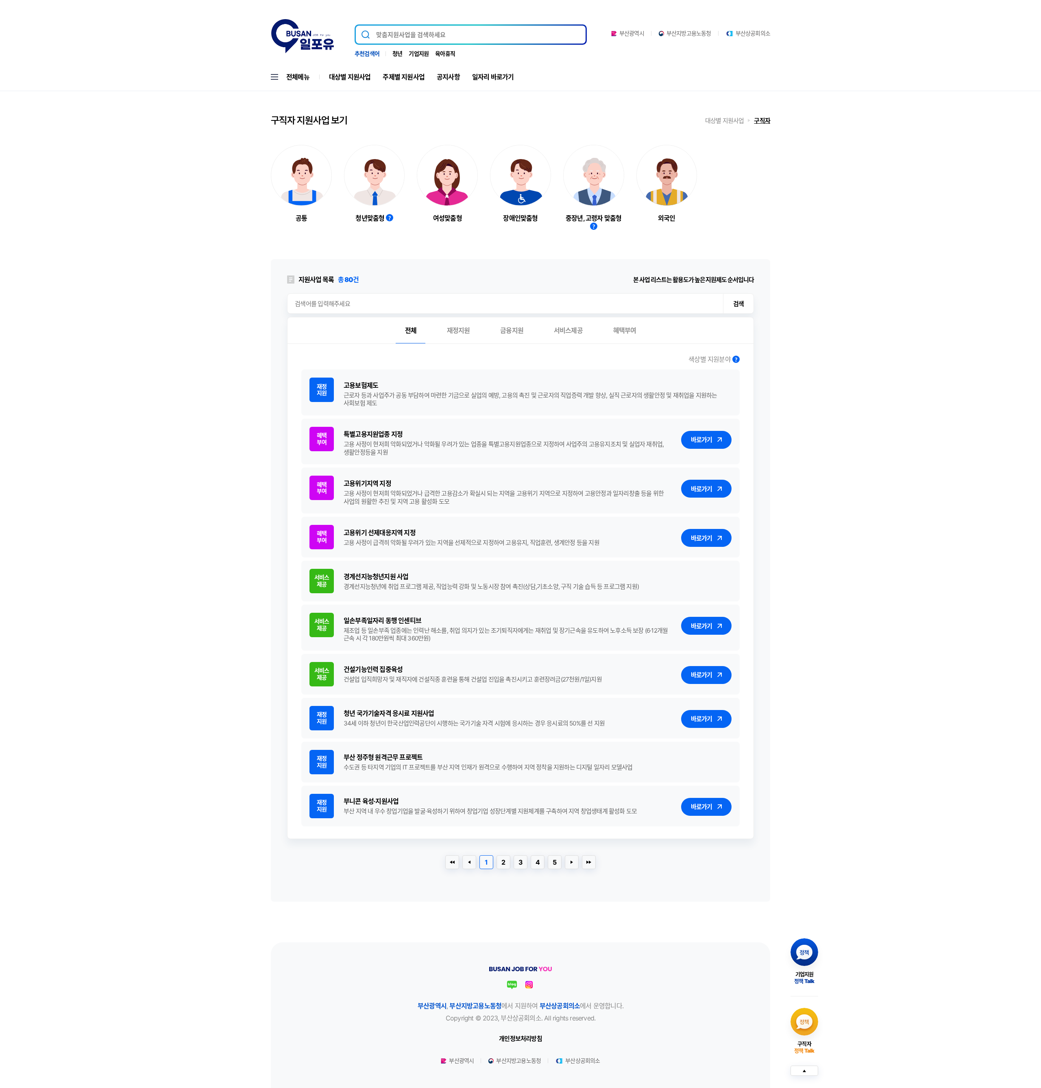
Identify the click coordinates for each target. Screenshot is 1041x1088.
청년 (397, 53)
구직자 (762, 121)
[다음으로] (572, 862)
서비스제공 (568, 330)
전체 (410, 330)
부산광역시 (631, 33)
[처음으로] (452, 862)
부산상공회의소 (753, 33)
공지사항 (448, 77)
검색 (738, 304)
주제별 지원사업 (404, 77)
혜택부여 (624, 330)
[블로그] (512, 985)
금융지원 (511, 330)
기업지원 (419, 53)
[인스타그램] (529, 985)
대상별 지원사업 (350, 77)
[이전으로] (469, 862)
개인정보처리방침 (520, 1038)
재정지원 (458, 330)
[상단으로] (804, 1071)
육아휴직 (445, 53)
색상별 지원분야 (710, 359)
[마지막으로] (589, 862)
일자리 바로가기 (493, 77)
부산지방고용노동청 (688, 33)
